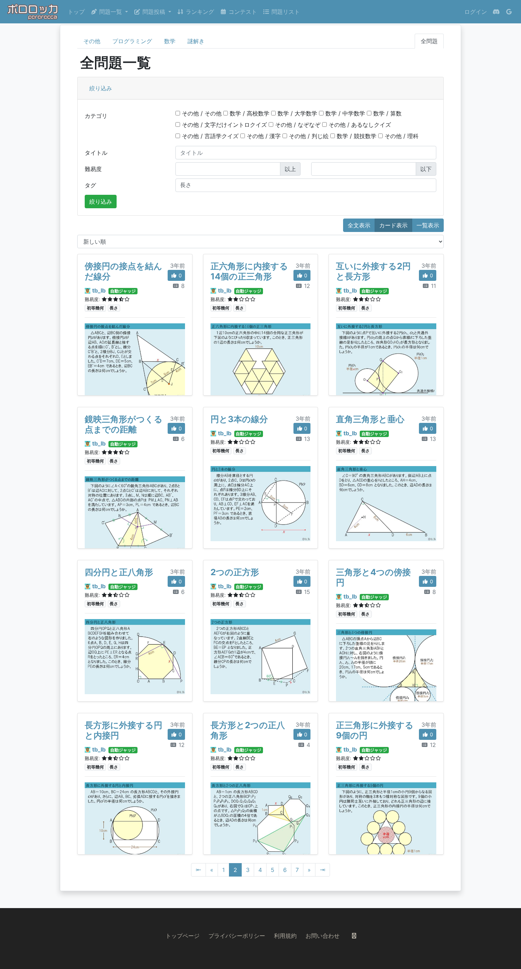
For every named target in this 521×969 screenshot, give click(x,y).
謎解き (196, 41)
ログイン (475, 11)
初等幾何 (95, 308)
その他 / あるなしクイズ (359, 124)
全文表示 (359, 225)
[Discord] (496, 12)
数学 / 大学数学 (296, 113)
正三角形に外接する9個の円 (375, 730)
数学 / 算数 (386, 113)
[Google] (509, 12)
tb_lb (99, 290)
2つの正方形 (235, 572)
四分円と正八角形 (119, 572)
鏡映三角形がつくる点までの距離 (124, 424)
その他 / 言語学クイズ (209, 136)
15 (306, 591)
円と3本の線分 (239, 419)
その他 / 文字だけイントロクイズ (223, 124)
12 (306, 285)
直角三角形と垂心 (370, 419)
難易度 (93, 168)
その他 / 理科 (401, 136)
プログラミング (132, 41)
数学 (169, 41)
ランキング (199, 11)
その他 (91, 41)
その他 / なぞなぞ (296, 124)
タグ (90, 185)
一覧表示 (427, 225)
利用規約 (285, 935)
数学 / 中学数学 (344, 113)
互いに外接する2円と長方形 (373, 271)
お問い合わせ (323, 935)
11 (432, 285)
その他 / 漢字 (263, 136)
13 (306, 438)
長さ (114, 308)
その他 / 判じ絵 (308, 136)
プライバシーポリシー (236, 935)
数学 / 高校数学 (248, 113)
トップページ (183, 935)
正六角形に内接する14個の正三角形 (249, 271)
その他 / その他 (201, 113)
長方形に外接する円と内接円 (123, 730)
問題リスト (285, 11)
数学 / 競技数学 (355, 136)
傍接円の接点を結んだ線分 (123, 271)
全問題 (429, 41)
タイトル (96, 152)
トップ (76, 11)
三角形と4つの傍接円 (373, 577)
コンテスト (242, 11)
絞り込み (100, 88)
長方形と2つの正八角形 (248, 730)
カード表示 (393, 225)
